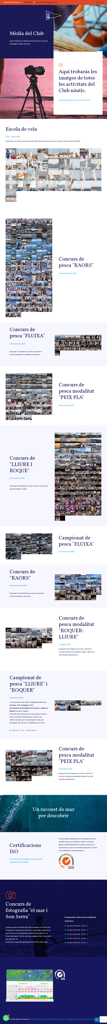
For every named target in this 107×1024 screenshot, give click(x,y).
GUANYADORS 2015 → (77, 942)
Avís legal (34, 1019)
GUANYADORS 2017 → (77, 934)
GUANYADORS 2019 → (77, 926)
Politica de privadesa (47, 1019)
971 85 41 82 (27, 2)
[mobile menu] (103, 15)
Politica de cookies (63, 1019)
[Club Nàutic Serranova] (53, 15)
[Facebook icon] (100, 2)
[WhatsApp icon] (97, 2)
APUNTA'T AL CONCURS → (25, 730)
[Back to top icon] (97, 1020)
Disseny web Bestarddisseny (82, 1019)
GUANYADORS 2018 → (77, 930)
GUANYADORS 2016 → (77, 938)
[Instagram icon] (102, 2)
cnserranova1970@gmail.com (46, 2)
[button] (6, 1018)
